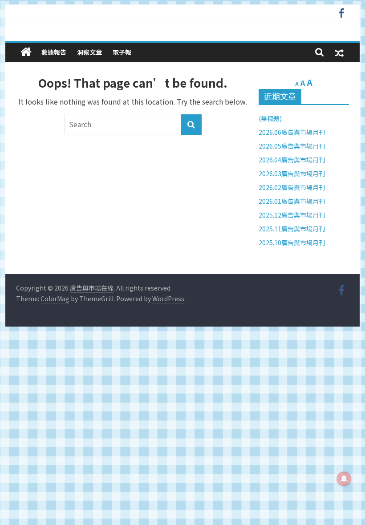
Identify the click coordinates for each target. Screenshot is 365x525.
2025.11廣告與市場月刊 (292, 228)
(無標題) (270, 118)
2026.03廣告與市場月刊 (292, 173)
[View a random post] (339, 52)
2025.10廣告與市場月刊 (292, 242)
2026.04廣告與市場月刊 (292, 159)
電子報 (122, 52)
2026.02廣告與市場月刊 (292, 187)
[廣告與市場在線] (26, 52)
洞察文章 (89, 52)
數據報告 (53, 52)
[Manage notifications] (344, 479)
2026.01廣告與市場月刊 (292, 201)
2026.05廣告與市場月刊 (292, 145)
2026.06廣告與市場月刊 (292, 132)
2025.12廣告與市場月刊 (292, 214)
